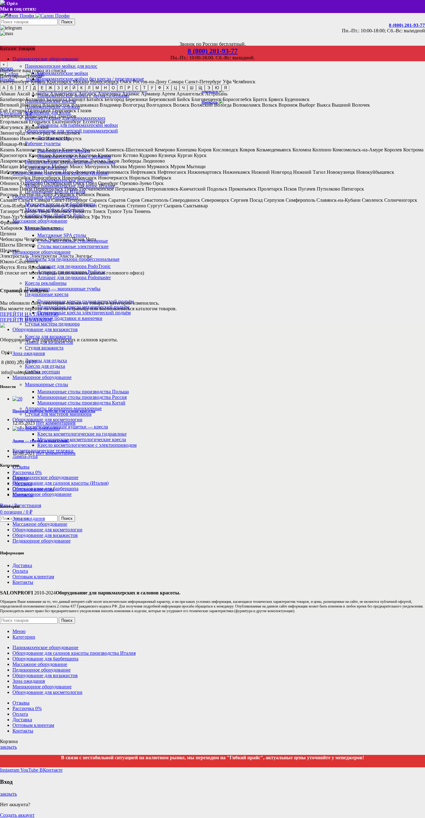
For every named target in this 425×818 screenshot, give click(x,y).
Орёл (91, 183)
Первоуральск (48, 189)
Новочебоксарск (79, 177)
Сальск (25, 200)
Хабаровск (11, 228)
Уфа (227, 81)
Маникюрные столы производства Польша (83, 391)
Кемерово (165, 149)
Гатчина (17, 110)
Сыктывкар (195, 205)
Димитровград (40, 116)
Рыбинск (85, 194)
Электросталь (14, 256)
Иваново (9, 138)
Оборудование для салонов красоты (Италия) (60, 483)
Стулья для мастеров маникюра (58, 414)
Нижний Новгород (271, 172)
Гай (4, 110)
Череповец (59, 239)
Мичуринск (97, 166)
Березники (136, 99)
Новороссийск (15, 177)
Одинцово (32, 183)
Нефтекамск (143, 172)
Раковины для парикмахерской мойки (77, 125)
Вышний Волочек (351, 105)
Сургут (154, 205)
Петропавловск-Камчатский (176, 189)
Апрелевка (109, 93)
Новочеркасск (113, 177)
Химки (31, 228)
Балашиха (56, 99)
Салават (8, 200)
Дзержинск (12, 116)
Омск (126, 81)
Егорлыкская (14, 121)
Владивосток (56, 105)
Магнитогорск (35, 166)
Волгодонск (159, 105)
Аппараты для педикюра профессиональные (72, 259)
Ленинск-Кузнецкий (49, 161)
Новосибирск (104, 81)
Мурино (137, 166)
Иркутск (73, 138)
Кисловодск (225, 149)
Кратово (87, 155)
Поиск (66, 22)
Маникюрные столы (46, 384)
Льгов (113, 161)
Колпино (321, 149)
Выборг (307, 105)
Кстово (130, 155)
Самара (176, 81)
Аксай (23, 93)
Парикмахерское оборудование (45, 477)
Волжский (202, 105)
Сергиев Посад (247, 200)
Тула (128, 211)
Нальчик (53, 172)
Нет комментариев (56, 423)
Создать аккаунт (17, 815)
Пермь (71, 189)
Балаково (35, 99)
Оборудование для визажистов (45, 535)
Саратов (117, 200)
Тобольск (61, 211)
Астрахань (216, 93)
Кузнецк (167, 155)
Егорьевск (40, 121)
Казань (38, 81)
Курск (200, 155)
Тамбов (29, 211)
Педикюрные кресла (46, 294)
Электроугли (43, 256)
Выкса (323, 105)
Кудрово (148, 155)
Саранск (98, 200)
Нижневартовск (205, 172)
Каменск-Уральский (83, 149)
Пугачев (306, 189)
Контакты (22, 582)
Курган (185, 155)
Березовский (162, 99)
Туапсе (114, 211)
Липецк (80, 161)
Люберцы (131, 161)
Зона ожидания (28, 518)
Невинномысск (112, 172)
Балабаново (12, 99)
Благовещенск (206, 99)
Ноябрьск (161, 177)
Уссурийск (79, 217)
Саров (133, 200)
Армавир (150, 93)
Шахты (7, 244)
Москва (81, 81)
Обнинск (9, 183)
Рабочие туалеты (43, 143)
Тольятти (81, 211)
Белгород (114, 99)
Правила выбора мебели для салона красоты (53, 411)
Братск (260, 99)
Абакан (8, 93)
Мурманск (158, 166)
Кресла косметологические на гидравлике (82, 434)
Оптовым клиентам (33, 576)
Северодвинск (185, 200)
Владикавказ (84, 105)
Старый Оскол (81, 205)
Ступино (136, 205)
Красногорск (13, 155)
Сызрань (173, 205)
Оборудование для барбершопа (45, 488)
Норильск (139, 177)
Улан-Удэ (9, 217)
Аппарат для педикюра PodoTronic (74, 266)
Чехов (78, 239)
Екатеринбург (15, 81)
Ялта (21, 267)
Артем (168, 93)
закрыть (8, 747)
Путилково (328, 189)
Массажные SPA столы (61, 235)
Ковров (247, 149)
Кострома (413, 149)
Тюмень (142, 211)
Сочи (32, 205)
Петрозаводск (129, 189)
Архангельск (190, 93)
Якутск (7, 267)
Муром (177, 166)
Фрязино (9, 222)
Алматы (40, 93)
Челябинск (244, 81)
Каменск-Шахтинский (129, 149)
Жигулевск (11, 127)
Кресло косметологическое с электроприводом (87, 445)
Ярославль (39, 267)
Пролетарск (270, 189)
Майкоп (60, 166)
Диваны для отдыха (46, 360)
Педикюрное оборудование (41, 540)
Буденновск (297, 99)
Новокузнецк (341, 172)
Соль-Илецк (13, 205)
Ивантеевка (32, 138)
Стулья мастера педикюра (52, 323)
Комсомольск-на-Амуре (358, 149)
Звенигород (12, 133)
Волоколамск (247, 105)
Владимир (110, 105)
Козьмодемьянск (273, 149)
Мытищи (196, 166)
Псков (290, 189)
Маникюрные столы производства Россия (82, 397)
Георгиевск (64, 110)
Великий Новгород (20, 105)
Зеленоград (38, 133)
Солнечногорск (400, 200)
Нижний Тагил (309, 172)
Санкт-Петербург (203, 81)
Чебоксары (11, 239)
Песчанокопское (96, 189)
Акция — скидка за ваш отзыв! (40, 440)
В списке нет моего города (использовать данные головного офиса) (72, 272)
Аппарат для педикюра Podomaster (74, 277)
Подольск (217, 189)
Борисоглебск (237, 99)
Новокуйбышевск (375, 172)
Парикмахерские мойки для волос (61, 66)
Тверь (44, 211)
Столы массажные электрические (73, 246)
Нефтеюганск (171, 172)
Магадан (9, 166)
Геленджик (39, 110)
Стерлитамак (112, 205)
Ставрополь (52, 205)
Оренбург (108, 183)
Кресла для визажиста (48, 336)
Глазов (84, 110)
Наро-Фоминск (79, 172)
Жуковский (37, 127)
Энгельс (83, 256)
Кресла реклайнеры (46, 283)
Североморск (215, 200)
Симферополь (300, 200)
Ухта (106, 217)
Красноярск (59, 81)
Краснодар (40, 155)
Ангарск (87, 93)
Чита (91, 239)
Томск (99, 211)
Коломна (301, 149)
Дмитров (66, 116)
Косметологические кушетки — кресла (66, 426)
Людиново (153, 161)
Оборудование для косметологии (47, 529)
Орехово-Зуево (136, 183)
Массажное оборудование (39, 524)
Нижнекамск (236, 172)
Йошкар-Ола (13, 144)
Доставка (22, 565)
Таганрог (10, 211)
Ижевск (54, 138)
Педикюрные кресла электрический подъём (84, 312)
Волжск (181, 105)
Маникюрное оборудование (42, 494)
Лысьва (97, 161)
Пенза (26, 189)
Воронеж (288, 105)
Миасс (76, 166)
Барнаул (76, 99)
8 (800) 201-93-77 (407, 25)
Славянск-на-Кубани (338, 200)
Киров (205, 149)
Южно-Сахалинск (19, 261)
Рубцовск (64, 194)
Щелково (9, 250)
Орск (158, 183)
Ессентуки (94, 121)
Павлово (9, 189)
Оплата (20, 571)
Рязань (103, 194)
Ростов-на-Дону (150, 81)
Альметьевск (63, 93)
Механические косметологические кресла (81, 439)
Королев (393, 149)
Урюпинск (55, 217)
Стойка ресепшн (42, 371)
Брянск (276, 99)
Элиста (66, 256)
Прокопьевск (242, 189)
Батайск (94, 99)
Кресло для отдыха (45, 366)
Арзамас (131, 93)
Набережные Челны (21, 172)
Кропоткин (110, 155)
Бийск (183, 99)
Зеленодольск (65, 133)
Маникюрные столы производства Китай (81, 402)
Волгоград (134, 105)
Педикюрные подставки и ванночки (63, 318)
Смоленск (372, 200)
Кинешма (186, 149)
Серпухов (274, 200)
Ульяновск (32, 217)
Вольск (269, 105)
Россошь (9, 194)
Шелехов (25, 244)
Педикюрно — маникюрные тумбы (62, 288)
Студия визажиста (44, 347)
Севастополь (154, 200)
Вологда (222, 105)
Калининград (30, 149)
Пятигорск (352, 189)
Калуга (53, 149)
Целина (8, 233)
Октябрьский (58, 183)
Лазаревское (13, 161)
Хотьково (50, 228)
